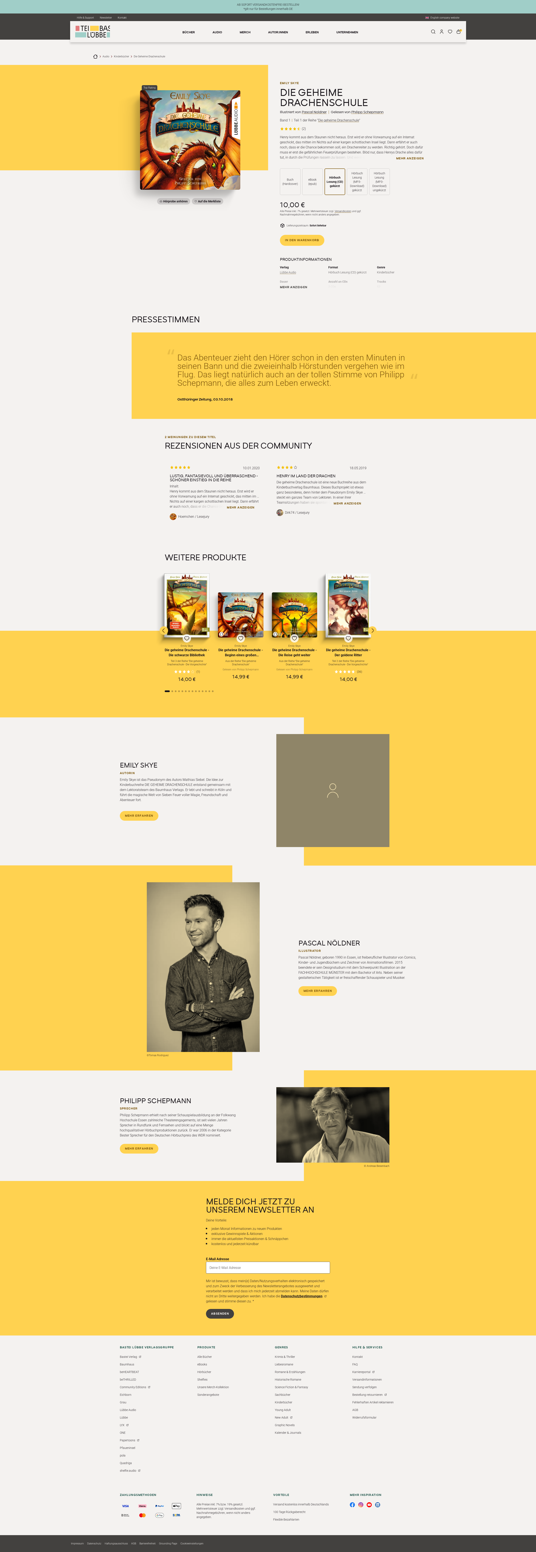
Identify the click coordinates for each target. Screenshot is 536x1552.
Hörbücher (204, 1372)
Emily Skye (289, 83)
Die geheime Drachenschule (338, 120)
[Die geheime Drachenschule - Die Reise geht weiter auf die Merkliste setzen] (294, 614)
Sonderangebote (208, 1394)
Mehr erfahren (139, 815)
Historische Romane (288, 1379)
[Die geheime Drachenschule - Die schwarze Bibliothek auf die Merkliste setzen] (187, 605)
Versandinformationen (367, 1379)
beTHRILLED (128, 1379)
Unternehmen (347, 32)
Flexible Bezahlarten (286, 1519)
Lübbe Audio (288, 272)
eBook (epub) (312, 182)
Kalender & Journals (288, 1432)
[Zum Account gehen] (441, 31)
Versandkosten (343, 211)
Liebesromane (284, 1364)
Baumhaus (127, 1364)
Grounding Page (168, 1543)
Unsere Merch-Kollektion (213, 1387)
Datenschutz (94, 1543)
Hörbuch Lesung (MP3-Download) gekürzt (357, 182)
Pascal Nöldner (314, 112)
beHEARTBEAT (129, 1372)
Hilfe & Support (85, 17)
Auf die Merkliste (208, 202)
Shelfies (202, 1379)
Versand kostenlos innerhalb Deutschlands (301, 1504)
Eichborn (125, 1394)
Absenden (220, 1313)
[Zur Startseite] (95, 56)
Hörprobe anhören (175, 201)
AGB (355, 1410)
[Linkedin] (377, 1504)
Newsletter (106, 17)
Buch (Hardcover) (290, 182)
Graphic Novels (285, 1425)
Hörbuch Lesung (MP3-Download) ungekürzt (379, 182)
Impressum (77, 1543)
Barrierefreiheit (147, 1543)
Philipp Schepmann (367, 112)
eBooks (202, 1364)
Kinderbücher (121, 56)
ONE (123, 1432)
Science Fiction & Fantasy (291, 1387)
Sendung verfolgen (364, 1387)
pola (123, 1455)
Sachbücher (282, 1394)
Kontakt (122, 17)
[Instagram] (360, 1504)
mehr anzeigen (410, 158)
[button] (187, 627)
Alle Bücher (204, 1356)
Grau (123, 1402)
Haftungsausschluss (116, 1543)
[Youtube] (369, 1504)
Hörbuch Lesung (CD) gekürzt (335, 182)
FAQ (355, 1364)
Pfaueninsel (127, 1448)
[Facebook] (352, 1504)
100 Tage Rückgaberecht (289, 1512)
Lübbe (124, 1417)
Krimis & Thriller (285, 1356)
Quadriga (126, 1463)
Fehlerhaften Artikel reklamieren (373, 1402)
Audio (106, 56)
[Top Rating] (190, 140)
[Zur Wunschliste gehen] (450, 31)
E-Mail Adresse (217, 1259)
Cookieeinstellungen (191, 1543)
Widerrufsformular (364, 1417)
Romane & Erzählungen (290, 1372)
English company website (444, 17)
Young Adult (283, 1410)
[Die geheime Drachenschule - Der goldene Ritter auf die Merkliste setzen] (348, 605)
